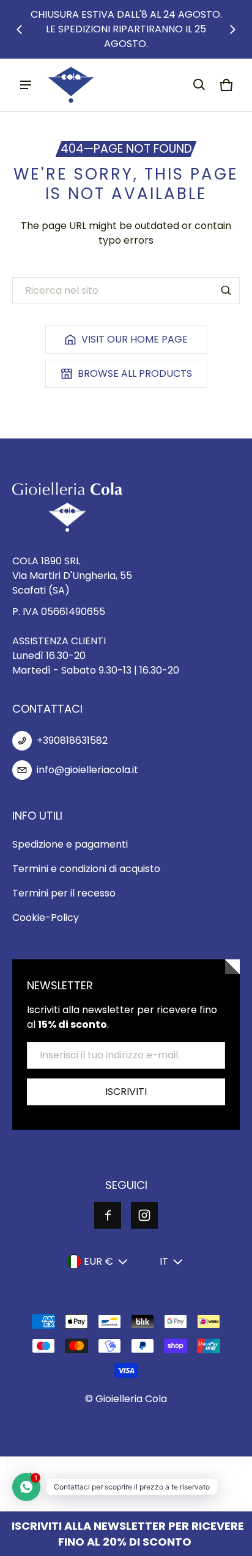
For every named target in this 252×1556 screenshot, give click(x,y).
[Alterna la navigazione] (25, 84)
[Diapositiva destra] (232, 29)
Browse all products (135, 373)
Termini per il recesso (64, 893)
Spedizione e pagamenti (70, 844)
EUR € (98, 1261)
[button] (199, 84)
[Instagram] (144, 1215)
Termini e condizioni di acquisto (86, 869)
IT (164, 1261)
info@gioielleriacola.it (87, 770)
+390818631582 (72, 740)
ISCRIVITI (126, 1092)
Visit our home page (134, 339)
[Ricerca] (226, 290)
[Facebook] (107, 1215)
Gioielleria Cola (131, 1399)
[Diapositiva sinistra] (19, 29)
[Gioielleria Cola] (70, 84)
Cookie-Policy (45, 918)
